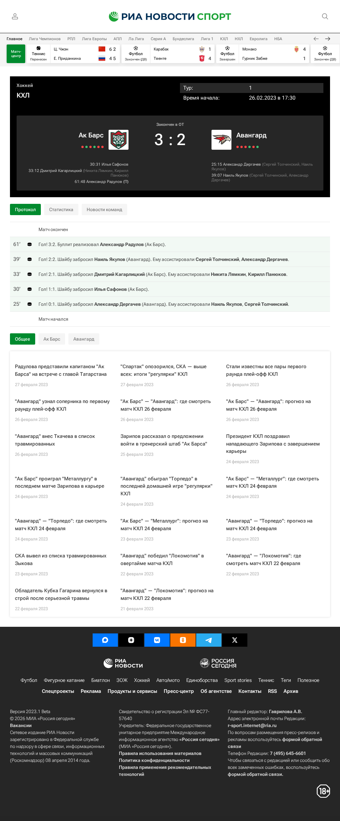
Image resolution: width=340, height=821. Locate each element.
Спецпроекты (58, 691)
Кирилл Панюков (119, 173)
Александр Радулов (104, 181)
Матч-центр (16, 53)
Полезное (308, 680)
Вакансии (21, 725)
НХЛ (239, 39)
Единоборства (202, 680)
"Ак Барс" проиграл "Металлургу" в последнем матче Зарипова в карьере (59, 482)
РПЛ (71, 39)
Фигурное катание (64, 680)
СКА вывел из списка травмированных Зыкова (60, 559)
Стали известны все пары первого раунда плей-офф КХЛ (266, 370)
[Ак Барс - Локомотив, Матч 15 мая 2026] (90, 147)
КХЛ (224, 39)
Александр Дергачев (242, 164)
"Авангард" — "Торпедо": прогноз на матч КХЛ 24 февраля (269, 525)
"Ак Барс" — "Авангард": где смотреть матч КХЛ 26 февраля (166, 405)
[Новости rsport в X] (234, 640)
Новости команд (104, 209)
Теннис (266, 680)
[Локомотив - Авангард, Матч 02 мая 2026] (245, 147)
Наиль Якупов (235, 175)
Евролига (259, 39)
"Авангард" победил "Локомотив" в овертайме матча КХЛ (162, 559)
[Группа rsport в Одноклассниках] (183, 640)
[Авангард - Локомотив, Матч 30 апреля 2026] (249, 147)
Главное (14, 39)
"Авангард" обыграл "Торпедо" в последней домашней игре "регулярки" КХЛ (166, 486)
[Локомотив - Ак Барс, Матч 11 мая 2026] (82, 147)
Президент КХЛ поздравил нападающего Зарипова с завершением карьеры (273, 443)
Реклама (91, 691)
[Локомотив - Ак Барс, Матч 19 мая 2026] (98, 147)
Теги (286, 680)
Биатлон (100, 680)
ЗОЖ (122, 680)
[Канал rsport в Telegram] (208, 640)
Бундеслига (183, 39)
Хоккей (25, 85)
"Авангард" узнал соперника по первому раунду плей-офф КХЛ (62, 405)
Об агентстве (216, 691)
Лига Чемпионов (45, 39)
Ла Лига (136, 39)
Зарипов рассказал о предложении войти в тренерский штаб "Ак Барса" (164, 440)
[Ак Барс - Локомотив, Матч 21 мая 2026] (102, 147)
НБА (278, 39)
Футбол (29, 680)
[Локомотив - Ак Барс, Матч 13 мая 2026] (86, 147)
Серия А (158, 39)
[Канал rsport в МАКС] (105, 640)
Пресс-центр (179, 691)
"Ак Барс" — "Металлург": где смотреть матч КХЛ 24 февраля (272, 482)
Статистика (61, 209)
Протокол (25, 209)
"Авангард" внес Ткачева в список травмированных (55, 440)
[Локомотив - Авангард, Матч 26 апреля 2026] (257, 147)
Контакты (249, 691)
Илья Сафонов (115, 164)
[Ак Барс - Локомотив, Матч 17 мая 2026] (94, 147)
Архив (291, 691)
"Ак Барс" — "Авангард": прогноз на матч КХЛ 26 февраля (268, 405)
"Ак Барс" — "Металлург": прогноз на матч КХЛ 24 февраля (164, 525)
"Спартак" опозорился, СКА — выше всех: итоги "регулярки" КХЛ (164, 370)
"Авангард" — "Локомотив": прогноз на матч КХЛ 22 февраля (167, 594)
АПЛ (118, 39)
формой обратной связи (255, 774)
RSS (272, 691)
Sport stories (238, 680)
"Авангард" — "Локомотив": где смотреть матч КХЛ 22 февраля (263, 559)
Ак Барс (91, 135)
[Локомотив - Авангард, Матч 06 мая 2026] (237, 147)
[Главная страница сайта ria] (147, 16)
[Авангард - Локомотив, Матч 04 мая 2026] (241, 147)
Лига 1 (207, 39)
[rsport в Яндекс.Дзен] (131, 640)
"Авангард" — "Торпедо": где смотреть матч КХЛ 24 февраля (61, 525)
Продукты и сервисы (132, 691)
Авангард (251, 135)
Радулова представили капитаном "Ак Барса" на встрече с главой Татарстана (61, 370)
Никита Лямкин (98, 170)
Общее (22, 339)
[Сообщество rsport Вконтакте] (157, 640)
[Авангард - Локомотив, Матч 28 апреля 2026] (253, 147)
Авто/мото (168, 680)
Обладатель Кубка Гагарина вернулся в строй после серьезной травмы (61, 594)
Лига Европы (94, 39)
